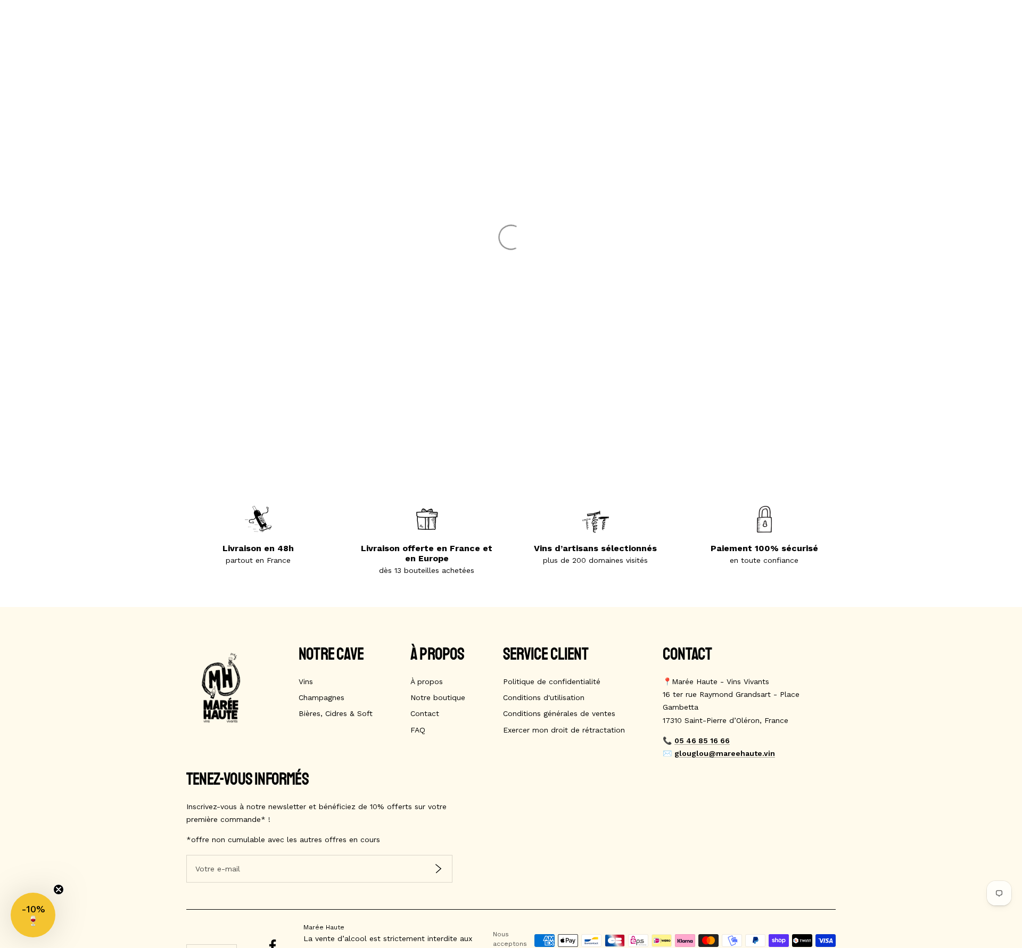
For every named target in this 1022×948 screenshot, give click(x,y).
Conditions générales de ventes (559, 713)
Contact (424, 713)
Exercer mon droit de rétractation (564, 730)
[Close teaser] (58, 889)
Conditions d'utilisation (543, 697)
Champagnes (321, 697)
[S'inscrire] (438, 868)
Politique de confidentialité (551, 681)
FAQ (417, 730)
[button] (33, 915)
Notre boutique (437, 697)
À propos (426, 681)
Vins (306, 681)
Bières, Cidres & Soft (336, 713)
